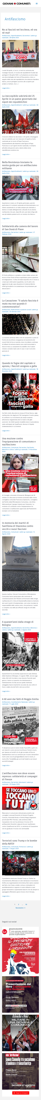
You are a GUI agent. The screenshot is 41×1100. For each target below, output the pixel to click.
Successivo (20, 908)
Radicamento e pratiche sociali (21, 309)
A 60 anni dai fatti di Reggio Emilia (20, 699)
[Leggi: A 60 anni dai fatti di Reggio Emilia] (20, 725)
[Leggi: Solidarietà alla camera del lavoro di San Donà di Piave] (20, 254)
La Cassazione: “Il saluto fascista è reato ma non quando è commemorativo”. (20, 303)
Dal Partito (30, 447)
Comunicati (14, 447)
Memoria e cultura (8, 449)
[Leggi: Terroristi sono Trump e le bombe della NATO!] (20, 863)
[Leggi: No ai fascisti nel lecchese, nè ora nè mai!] (20, 53)
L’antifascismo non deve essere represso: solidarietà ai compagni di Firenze (19, 776)
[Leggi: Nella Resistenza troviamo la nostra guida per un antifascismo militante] (20, 187)
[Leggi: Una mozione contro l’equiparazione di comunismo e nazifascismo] (20, 473)
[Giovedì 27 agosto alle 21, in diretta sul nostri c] (20, 1071)
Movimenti (22, 782)
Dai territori (26, 35)
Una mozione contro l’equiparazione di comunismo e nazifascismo (19, 441)
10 (26, 904)
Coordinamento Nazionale (19, 702)
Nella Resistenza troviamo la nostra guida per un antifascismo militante (19, 165)
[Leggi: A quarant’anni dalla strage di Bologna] (20, 651)
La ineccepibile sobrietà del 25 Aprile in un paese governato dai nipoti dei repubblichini (19, 99)
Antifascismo (6, 35)
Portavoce (22, 846)
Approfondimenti (16, 35)
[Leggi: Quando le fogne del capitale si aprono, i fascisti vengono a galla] (20, 391)
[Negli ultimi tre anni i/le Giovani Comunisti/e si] (20, 956)
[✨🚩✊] (20, 1033)
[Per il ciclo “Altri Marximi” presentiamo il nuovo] (20, 994)
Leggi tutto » (6, 88)
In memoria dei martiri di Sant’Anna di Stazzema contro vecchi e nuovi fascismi (17, 526)
